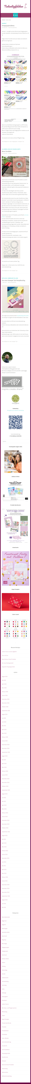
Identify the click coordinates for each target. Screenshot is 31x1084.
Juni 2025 (4, 722)
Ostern (3, 1015)
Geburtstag (4, 970)
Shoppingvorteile (6, 1053)
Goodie (3, 974)
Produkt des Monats (6, 1023)
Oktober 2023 (5, 786)
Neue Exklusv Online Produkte (9, 659)
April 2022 (4, 843)
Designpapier (14, 141)
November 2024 (5, 748)
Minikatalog (4, 1011)
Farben (3, 962)
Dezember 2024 (5, 744)
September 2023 (6, 790)
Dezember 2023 (5, 778)
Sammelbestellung (12, 278)
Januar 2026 (4, 695)
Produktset (4, 1034)
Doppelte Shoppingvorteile (8, 666)
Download (4, 955)
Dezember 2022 (5, 820)
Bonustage (4, 943)
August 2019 (4, 900)
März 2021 (4, 873)
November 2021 (5, 858)
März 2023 (4, 809)
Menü (16, 15)
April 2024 (4, 763)
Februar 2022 (5, 850)
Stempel (4, 1061)
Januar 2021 (4, 881)
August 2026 (4, 676)
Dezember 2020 (5, 884)
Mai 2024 (4, 759)
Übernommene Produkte (8, 1064)
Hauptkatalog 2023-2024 (22, 315)
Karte (18, 149)
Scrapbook (4, 1045)
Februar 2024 (5, 771)
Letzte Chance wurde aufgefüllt (9, 651)
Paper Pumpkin (5, 1019)
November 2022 (5, 824)
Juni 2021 (4, 862)
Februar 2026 (5, 691)
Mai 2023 (4, 801)
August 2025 (4, 714)
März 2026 (4, 688)
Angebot (4, 23)
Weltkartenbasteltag (6, 1076)
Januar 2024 (4, 775)
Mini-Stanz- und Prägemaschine (9, 1008)
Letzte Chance (5, 1004)
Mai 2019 (4, 907)
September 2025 (6, 710)
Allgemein (4, 149)
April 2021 (4, 869)
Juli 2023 (4, 797)
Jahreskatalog (5, 981)
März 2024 (4, 767)
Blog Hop (4, 939)
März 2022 (4, 846)
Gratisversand (5, 977)
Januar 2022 (4, 854)
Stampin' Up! (21, 141)
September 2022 (6, 831)
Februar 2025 (5, 737)
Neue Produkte (6, 151)
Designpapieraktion (8, 26)
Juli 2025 (4, 718)
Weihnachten (5, 1072)
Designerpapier (5, 947)
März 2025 (4, 733)
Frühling (3, 966)
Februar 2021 (5, 877)
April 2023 (4, 805)
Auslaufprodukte (6, 932)
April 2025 (4, 729)
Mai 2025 (4, 725)
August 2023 (4, 794)
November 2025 (5, 703)
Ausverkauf (4, 936)
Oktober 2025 (5, 706)
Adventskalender (6, 917)
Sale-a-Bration (5, 1038)
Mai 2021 (4, 865)
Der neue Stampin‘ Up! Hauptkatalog (13, 280)
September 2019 (6, 896)
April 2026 (4, 684)
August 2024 (4, 756)
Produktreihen (5, 1030)
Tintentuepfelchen (12, 27)
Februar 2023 (5, 812)
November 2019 (5, 892)
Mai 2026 (4, 680)
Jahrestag (4, 985)
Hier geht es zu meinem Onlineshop (15, 410)
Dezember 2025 (5, 699)
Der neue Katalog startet (7, 663)
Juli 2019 (4, 903)
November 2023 (5, 782)
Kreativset (4, 1000)
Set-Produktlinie (6, 1049)
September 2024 (6, 752)
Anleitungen (4, 928)
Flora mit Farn (5, 655)
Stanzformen (5, 1057)
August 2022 (4, 835)
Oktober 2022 (5, 828)
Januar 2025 (4, 741)
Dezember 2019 (5, 888)
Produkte (4, 1027)
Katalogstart (5, 996)
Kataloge (4, 278)
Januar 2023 (4, 816)
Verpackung (4, 1068)
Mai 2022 (4, 839)
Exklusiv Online (12, 149)
